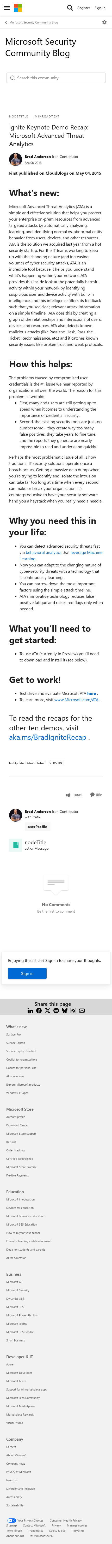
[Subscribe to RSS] (73, 1010)
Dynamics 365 (15, 1298)
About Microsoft (16, 1455)
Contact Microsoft (34, 1525)
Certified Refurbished (19, 1159)
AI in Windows (15, 1076)
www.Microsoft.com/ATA (76, 699)
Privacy (56, 1525)
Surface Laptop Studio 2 (21, 1051)
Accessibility (14, 1497)
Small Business (15, 1340)
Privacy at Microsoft (18, 1472)
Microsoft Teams (16, 1324)
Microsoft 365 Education (21, 1224)
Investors (12, 1480)
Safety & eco (57, 1531)
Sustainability (14, 1505)
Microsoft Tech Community (23, 1398)
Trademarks (35, 1531)
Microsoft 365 (15, 1307)
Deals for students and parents (25, 1249)
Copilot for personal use (21, 1068)
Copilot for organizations (22, 1059)
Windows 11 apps (17, 1093)
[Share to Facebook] (39, 1010)
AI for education (16, 1258)
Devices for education (20, 1208)
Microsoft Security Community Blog (33, 22)
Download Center (17, 1125)
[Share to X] (47, 1010)
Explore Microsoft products (23, 1084)
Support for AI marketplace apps (26, 1389)
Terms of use (14, 1531)
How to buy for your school (23, 1233)
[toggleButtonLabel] (104, 22)
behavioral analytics (44, 552)
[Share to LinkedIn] (30, 1010)
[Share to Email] (82, 1010)
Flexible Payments (17, 1175)
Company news (15, 1463)
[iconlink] (15, 845)
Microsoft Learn (16, 1381)
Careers (11, 1447)
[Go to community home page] (18, 8)
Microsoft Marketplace (20, 1406)
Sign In (100, 7)
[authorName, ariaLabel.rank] (15, 159)
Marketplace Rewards (20, 1414)
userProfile (37, 826)
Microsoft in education (20, 1199)
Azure (10, 1364)
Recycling (78, 1531)
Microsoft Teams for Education (25, 1216)
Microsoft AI (14, 1282)
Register (83, 7)
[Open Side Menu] (7, 8)
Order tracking (15, 1150)
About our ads (15, 1536)
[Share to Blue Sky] (64, 1010)
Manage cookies (77, 1525)
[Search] (70, 8)
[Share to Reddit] (56, 1010)
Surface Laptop (15, 1043)
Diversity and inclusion (20, 1488)
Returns (11, 1142)
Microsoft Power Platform (22, 1315)
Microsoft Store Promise (21, 1167)
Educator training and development (28, 1241)
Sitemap (11, 1525)
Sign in (27, 973)
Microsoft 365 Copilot (20, 1332)
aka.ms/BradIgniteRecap (48, 737)
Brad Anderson (38, 156)
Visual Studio (14, 1423)
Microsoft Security (17, 1290)
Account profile (15, 1117)
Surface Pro (13, 1034)
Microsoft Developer (19, 1373)
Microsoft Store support (21, 1133)
